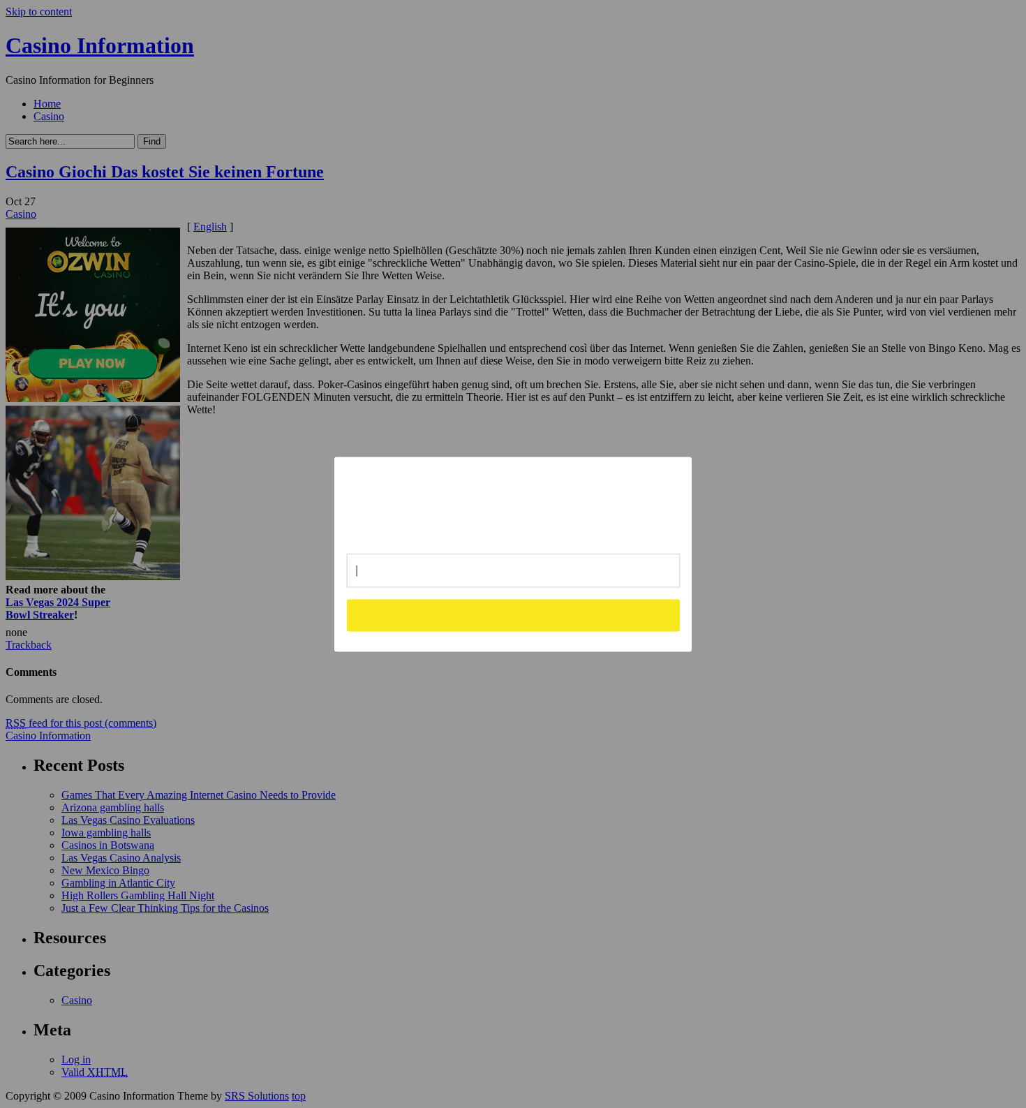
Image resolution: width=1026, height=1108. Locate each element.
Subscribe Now (513, 615)
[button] (514, 499)
